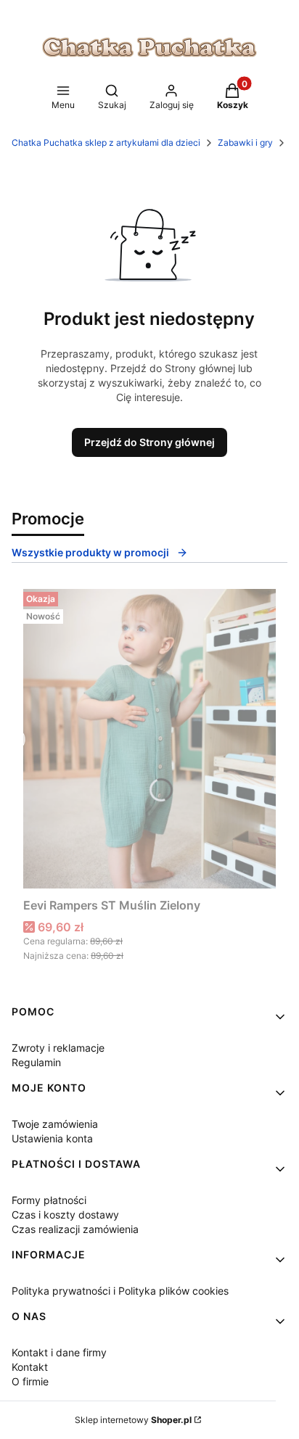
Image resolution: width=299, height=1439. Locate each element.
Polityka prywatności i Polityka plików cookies (120, 1291)
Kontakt (30, 1367)
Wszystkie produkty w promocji (90, 552)
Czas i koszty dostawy (65, 1214)
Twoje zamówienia (55, 1124)
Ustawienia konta (52, 1138)
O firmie (30, 1381)
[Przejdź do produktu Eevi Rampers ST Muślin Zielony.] (149, 738)
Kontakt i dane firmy (59, 1352)
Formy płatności (49, 1200)
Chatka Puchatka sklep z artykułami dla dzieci (106, 142)
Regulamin (36, 1062)
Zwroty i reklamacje (58, 1048)
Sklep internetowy (133, 1419)
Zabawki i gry (245, 142)
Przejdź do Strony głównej (149, 442)
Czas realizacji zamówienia (75, 1229)
